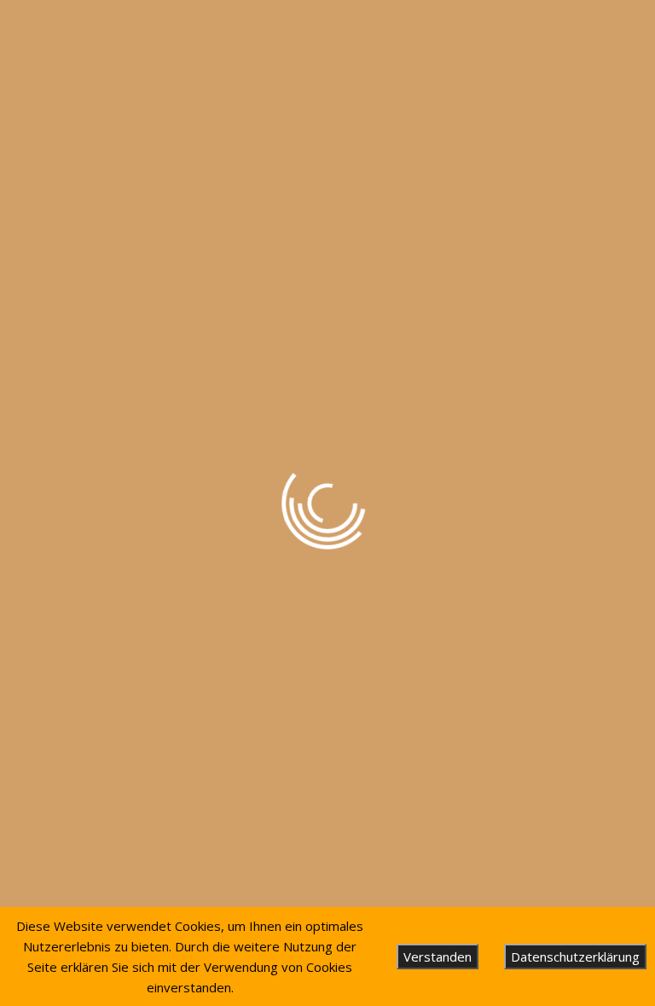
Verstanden (437, 956)
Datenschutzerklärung (575, 956)
